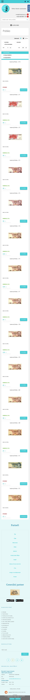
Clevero (10, 692)
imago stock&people (15, 572)
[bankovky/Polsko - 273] (15, 169)
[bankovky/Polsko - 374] (15, 235)
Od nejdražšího (7, 57)
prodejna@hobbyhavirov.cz (15, 678)
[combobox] (26, 38)
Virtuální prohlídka (6, 636)
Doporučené (6, 52)
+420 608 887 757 (21, 16)
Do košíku (23, 122)
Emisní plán (4, 627)
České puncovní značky (7, 615)
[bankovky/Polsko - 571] (15, 465)
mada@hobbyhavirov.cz (21, 14)
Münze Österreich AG (15, 564)
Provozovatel (5, 633)
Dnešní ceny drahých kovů (8, 617)
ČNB (15, 538)
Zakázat (18, 698)
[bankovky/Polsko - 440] (15, 432)
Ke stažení (4, 629)
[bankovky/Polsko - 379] (15, 366)
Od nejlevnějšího (7, 55)
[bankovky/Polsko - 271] (15, 104)
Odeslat (25, 654)
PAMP (15, 559)
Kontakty (4, 631)
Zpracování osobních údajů (8, 638)
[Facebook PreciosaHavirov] (8, 660)
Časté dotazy (5, 613)
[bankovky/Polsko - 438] (15, 399)
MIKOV (15, 551)
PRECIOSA (15, 542)
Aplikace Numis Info (6, 635)
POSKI (15, 576)
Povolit (12, 698)
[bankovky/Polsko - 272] (15, 137)
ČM (15, 534)
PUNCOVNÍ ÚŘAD (15, 555)
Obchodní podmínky (6, 619)
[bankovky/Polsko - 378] (15, 334)
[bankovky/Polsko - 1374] (15, 71)
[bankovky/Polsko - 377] (15, 301)
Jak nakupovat (5, 625)
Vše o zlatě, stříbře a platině (8, 621)
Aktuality (4, 612)
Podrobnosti (24, 89)
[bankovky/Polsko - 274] (15, 202)
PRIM (15, 547)
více (20, 697)
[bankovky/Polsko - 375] (15, 268)
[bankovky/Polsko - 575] (15, 498)
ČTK (15, 568)
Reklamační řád (5, 623)
